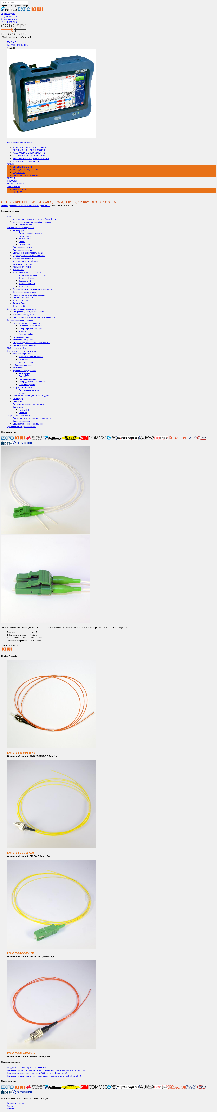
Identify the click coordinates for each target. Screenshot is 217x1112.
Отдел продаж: (8, 13)
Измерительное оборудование (30, 147)
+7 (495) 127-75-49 (9, 22)
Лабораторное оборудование (29, 152)
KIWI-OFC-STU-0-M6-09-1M (21, 752)
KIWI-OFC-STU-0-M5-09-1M (21, 1053)
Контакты (11, 1108)
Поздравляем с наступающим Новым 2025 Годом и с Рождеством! (37, 1073)
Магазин (11, 178)
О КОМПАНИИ (13, 186)
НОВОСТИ (12, 180)
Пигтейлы (45, 205)
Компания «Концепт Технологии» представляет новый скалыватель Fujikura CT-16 (44, 1075)
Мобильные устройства (26, 161)
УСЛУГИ (10, 164)
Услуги (10, 1105)
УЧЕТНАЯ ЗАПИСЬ (16, 183)
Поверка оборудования (26, 175)
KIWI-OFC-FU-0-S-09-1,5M (20, 853)
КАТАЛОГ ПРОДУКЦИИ (17, 45)
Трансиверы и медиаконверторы (31, 158)
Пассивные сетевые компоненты (31, 155)
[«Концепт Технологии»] (13, 34)
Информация (20, 189)
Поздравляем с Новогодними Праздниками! (26, 1067)
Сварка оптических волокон (29, 150)
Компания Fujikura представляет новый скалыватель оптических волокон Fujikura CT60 (46, 1070)
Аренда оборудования (25, 169)
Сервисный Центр (23, 166)
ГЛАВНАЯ (11, 42)
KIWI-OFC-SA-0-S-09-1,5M (20, 953)
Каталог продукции (15, 1103)
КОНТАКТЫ (18, 192)
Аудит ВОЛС (19, 172)
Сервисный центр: (9, 19)
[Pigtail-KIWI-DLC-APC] (45, 622)
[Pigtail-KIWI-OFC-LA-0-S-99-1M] (45, 533)
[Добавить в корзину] (51, 747)
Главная (4, 205)
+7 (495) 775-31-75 (9, 16)
